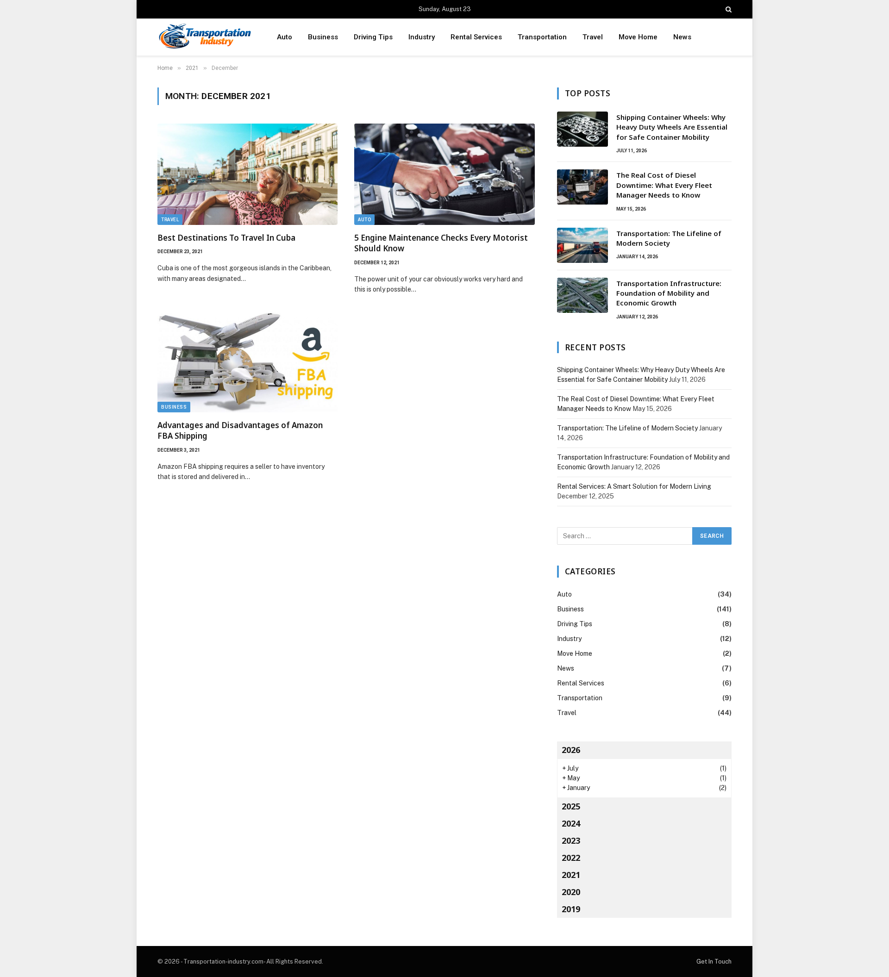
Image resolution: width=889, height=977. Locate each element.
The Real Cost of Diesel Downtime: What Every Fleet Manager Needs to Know (664, 184)
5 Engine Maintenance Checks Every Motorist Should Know (441, 243)
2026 (571, 749)
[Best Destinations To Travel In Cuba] (247, 174)
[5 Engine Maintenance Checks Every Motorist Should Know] (444, 174)
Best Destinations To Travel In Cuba (226, 237)
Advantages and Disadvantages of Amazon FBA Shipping (240, 430)
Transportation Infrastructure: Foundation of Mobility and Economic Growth (668, 293)
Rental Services (476, 37)
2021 (571, 874)
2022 (571, 857)
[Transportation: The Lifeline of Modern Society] (582, 245)
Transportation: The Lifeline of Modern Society (668, 238)
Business (323, 37)
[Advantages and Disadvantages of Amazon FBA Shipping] (247, 361)
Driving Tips (373, 37)
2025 (571, 806)
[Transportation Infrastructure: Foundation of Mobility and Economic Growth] (582, 295)
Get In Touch (714, 961)
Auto (284, 37)
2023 (571, 840)
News (682, 37)
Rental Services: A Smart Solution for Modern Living (634, 486)
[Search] (728, 9)
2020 (571, 891)
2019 (571, 909)
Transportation (542, 37)
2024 (571, 823)
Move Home (638, 37)
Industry (421, 37)
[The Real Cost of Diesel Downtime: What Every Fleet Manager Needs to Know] (582, 187)
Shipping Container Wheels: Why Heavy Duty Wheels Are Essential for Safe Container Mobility (671, 127)
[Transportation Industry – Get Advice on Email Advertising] (205, 37)
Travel (592, 37)
